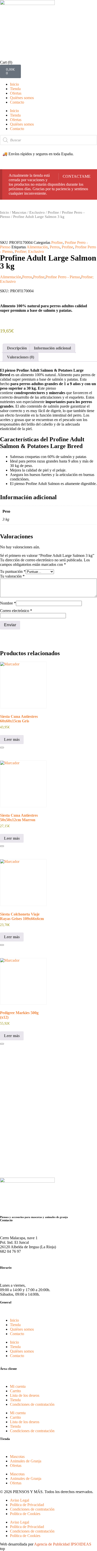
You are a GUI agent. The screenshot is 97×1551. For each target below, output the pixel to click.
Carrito (15, 1391)
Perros (55, 247)
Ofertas (15, 93)
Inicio (14, 84)
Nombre (8, 603)
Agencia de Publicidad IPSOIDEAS (62, 1544)
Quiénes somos (22, 98)
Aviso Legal (19, 1500)
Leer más (12, 739)
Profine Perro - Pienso (63, 277)
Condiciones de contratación (32, 1404)
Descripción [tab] (17, 348)
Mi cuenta (18, 1386)
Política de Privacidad (27, 1505)
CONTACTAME (77, 176)
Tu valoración (12, 576)
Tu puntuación (13, 571)
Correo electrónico (16, 611)
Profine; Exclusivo (29, 251)
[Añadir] (2, 747)
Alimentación (37, 247)
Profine (53, 212)
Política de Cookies (25, 1514)
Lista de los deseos (24, 1395)
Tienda (15, 89)
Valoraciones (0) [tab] (20, 357)
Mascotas (19, 212)
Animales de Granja (25, 1461)
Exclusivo (37, 212)
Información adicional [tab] (52, 348)
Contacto (17, 102)
